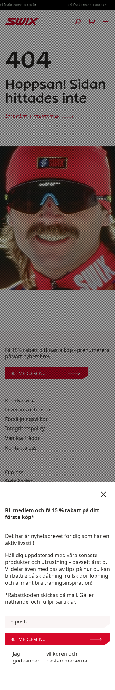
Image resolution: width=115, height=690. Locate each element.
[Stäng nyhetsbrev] (103, 494)
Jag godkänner (50, 657)
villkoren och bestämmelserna (66, 657)
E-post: (18, 621)
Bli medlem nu (28, 639)
